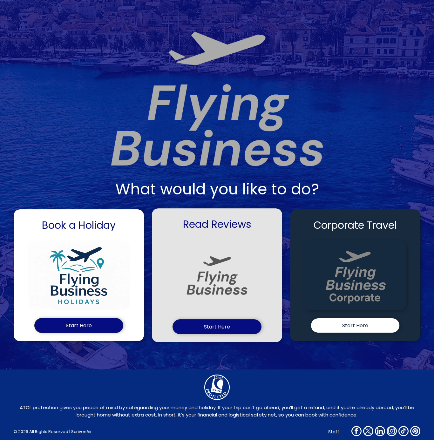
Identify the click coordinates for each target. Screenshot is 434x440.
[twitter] (368, 432)
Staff (333, 432)
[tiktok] (403, 432)
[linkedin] (380, 432)
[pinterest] (415, 432)
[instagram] (392, 432)
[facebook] (356, 432)
